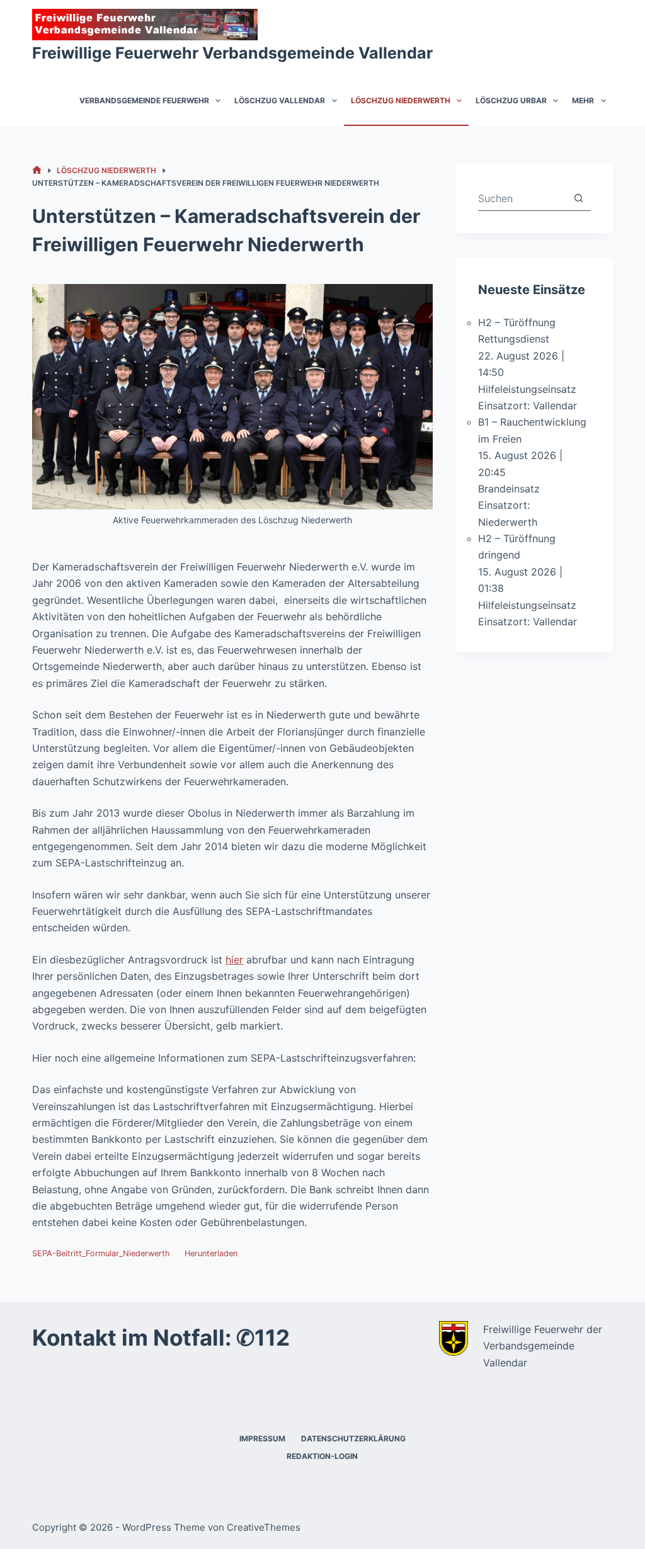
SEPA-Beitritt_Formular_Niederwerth (101, 1253)
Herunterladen (211, 1253)
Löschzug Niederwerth (400, 100)
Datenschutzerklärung (353, 1438)
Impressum (262, 1438)
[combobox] (522, 198)
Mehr (583, 100)
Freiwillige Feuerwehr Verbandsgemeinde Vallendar (232, 52)
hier (234, 959)
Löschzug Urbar (511, 100)
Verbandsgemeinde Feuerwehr (144, 100)
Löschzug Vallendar (279, 100)
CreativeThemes (263, 1527)
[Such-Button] (578, 198)
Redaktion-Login (322, 1456)
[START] (37, 170)
